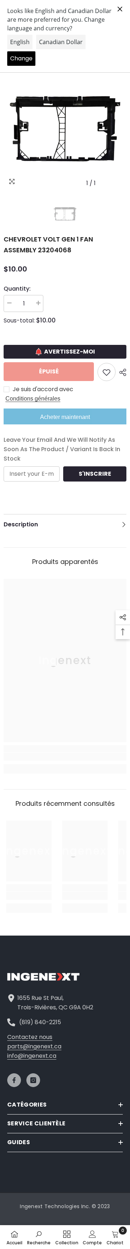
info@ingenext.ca (31, 1056)
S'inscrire (95, 474)
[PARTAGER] (121, 372)
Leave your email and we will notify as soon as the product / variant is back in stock (62, 449)
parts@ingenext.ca (34, 1046)
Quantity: (17, 289)
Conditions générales (32, 398)
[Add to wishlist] (107, 372)
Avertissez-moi (69, 351)
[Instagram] (33, 1080)
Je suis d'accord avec (43, 389)
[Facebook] (14, 1080)
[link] (65, 757)
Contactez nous (29, 1037)
